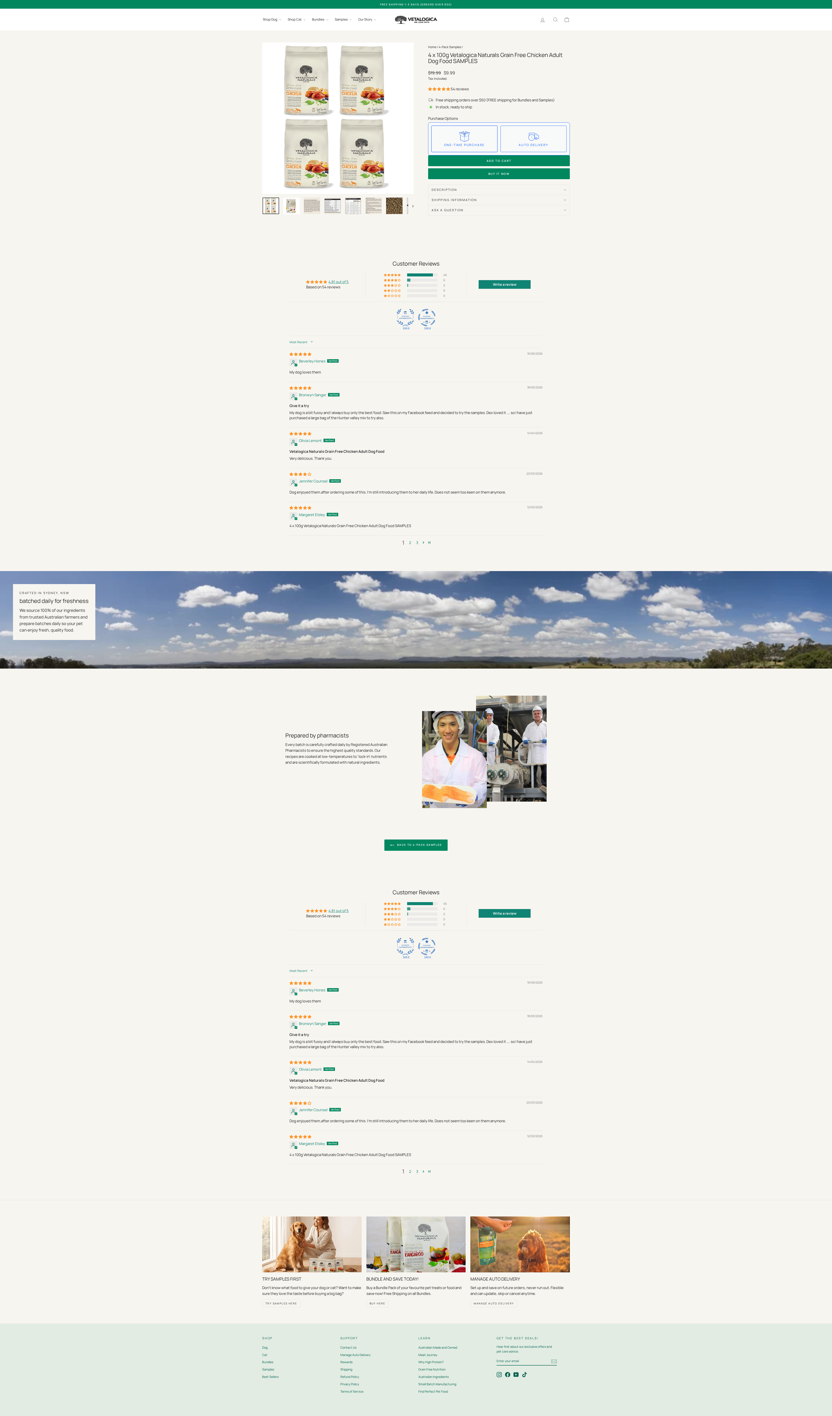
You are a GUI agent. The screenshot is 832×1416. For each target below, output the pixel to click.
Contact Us (348, 1347)
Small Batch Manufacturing (437, 1384)
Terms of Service (351, 1391)
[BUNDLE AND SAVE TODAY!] (416, 1244)
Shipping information (454, 200)
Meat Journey (427, 1355)
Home (432, 47)
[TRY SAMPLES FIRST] (312, 1244)
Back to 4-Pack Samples (419, 845)
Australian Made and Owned (437, 1347)
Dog (265, 1347)
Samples (341, 19)
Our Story (365, 19)
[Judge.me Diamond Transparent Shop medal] (427, 317)
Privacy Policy (349, 1384)
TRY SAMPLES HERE (281, 1303)
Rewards (346, 1362)
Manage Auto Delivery (355, 1355)
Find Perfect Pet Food (433, 1391)
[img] (300, 354)
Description (444, 190)
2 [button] (410, 542)
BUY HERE (377, 1303)
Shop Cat (295, 19)
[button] (439, 88)
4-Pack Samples (450, 47)
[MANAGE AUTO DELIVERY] (520, 1244)
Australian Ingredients (433, 1377)
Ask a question (448, 210)
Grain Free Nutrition (431, 1369)
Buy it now (499, 174)
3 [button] (417, 542)
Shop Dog (270, 19)
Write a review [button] (505, 284)
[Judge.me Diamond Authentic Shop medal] (405, 317)
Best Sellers (270, 1377)
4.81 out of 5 (338, 281)
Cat (264, 1355)
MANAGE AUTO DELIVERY (494, 1303)
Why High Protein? (431, 1362)
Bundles (318, 19)
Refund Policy (349, 1377)
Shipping (346, 1369)
